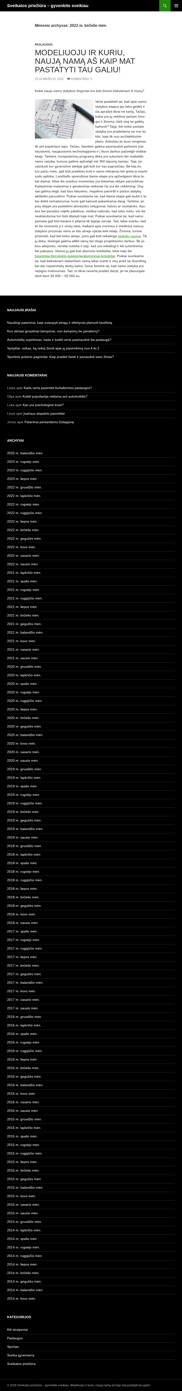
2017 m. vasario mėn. (23, 1000)
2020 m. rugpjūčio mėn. (25, 701)
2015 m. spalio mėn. (22, 1136)
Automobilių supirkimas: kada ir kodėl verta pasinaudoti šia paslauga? (59, 340)
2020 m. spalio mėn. (22, 684)
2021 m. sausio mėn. (23, 658)
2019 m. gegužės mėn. (24, 820)
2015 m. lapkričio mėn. (24, 1128)
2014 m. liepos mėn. (22, 1264)
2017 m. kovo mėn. (21, 991)
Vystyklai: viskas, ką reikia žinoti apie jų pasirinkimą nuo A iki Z (53, 348)
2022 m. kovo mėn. (21, 547)
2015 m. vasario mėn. (23, 1204)
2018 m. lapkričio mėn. (24, 854)
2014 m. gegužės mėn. (24, 1281)
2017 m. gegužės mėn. (24, 974)
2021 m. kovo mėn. (21, 641)
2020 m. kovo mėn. (21, 743)
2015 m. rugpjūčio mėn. (25, 1153)
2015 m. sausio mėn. (23, 1213)
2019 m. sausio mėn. (23, 837)
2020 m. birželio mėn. (23, 718)
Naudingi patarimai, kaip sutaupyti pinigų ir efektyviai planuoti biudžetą (59, 323)
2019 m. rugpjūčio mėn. (25, 803)
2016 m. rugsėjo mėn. (23, 1042)
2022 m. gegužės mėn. (24, 538)
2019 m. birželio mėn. (23, 812)
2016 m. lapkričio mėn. (24, 1025)
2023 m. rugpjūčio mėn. (25, 470)
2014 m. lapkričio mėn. (24, 1230)
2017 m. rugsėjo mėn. (23, 940)
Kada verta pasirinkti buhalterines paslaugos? (58, 388)
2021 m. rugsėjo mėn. (23, 590)
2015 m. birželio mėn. (23, 1170)
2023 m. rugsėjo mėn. (23, 462)
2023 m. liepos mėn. (22, 479)
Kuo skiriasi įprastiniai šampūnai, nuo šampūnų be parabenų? (53, 331)
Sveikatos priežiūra (21, 1364)
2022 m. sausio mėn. (23, 564)
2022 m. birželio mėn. (23, 530)
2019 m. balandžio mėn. (25, 829)
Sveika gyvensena (20, 1355)
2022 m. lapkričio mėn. (24, 496)
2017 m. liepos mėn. (22, 957)
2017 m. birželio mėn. (23, 965)
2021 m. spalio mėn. (22, 581)
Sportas (13, 1347)
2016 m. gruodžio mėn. (24, 1017)
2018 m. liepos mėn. (22, 888)
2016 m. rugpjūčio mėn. (25, 1051)
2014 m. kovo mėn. (21, 1298)
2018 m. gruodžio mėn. (24, 846)
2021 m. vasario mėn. (23, 649)
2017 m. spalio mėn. (22, 931)
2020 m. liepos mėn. (22, 709)
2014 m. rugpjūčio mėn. (25, 1256)
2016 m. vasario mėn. (23, 1102)
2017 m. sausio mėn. (23, 1008)
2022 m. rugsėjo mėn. (23, 504)
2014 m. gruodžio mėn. (24, 1222)
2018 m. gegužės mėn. (24, 906)
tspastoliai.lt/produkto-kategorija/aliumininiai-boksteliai (75, 256)
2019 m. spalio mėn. (22, 786)
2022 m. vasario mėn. (23, 555)
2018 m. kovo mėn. (21, 914)
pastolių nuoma (129, 236)
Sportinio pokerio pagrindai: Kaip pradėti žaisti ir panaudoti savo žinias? (60, 357)
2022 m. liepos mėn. (22, 521)
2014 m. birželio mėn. (23, 1273)
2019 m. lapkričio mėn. (24, 777)
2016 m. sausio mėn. (23, 1111)
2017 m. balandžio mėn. (25, 982)
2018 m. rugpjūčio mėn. (25, 880)
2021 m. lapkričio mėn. (24, 573)
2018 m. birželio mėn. (23, 897)
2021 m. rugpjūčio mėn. (25, 598)
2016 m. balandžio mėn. (25, 1085)
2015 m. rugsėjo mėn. (23, 1145)
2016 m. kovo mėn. (21, 1093)
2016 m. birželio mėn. (23, 1068)
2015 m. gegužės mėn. (24, 1179)
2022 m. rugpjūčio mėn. (25, 513)
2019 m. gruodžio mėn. (24, 769)
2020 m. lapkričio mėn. (24, 675)
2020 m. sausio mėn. (23, 760)
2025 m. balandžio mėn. (25, 453)
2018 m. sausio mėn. (23, 923)
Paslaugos (44, 44)
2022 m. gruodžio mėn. (24, 487)
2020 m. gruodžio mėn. (24, 666)
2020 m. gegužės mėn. (24, 726)
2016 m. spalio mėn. (22, 1034)
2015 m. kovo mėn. (21, 1196)
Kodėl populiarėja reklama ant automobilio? (55, 396)
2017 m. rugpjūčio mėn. (25, 948)
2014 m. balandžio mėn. (25, 1290)
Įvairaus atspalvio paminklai (44, 413)
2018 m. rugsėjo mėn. (23, 871)
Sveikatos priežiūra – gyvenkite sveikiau (47, 5)
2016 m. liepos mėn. (22, 1059)
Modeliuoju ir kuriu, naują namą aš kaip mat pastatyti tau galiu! (85, 61)
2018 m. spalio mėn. (22, 863)
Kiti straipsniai (17, 1329)
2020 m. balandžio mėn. (25, 735)
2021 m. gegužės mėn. (24, 624)
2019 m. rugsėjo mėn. (23, 795)
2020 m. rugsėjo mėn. (23, 692)
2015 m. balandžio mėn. (25, 1187)
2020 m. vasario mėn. (23, 752)
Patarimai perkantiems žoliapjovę (49, 422)
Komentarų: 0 (81, 79)
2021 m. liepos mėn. (22, 607)
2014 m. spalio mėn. (22, 1239)
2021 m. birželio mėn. (23, 615)
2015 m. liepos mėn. (22, 1162)
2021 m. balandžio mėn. (25, 632)
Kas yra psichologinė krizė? (43, 405)
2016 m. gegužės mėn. (24, 1076)
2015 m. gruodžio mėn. (24, 1119)
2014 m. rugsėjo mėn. (23, 1247)
